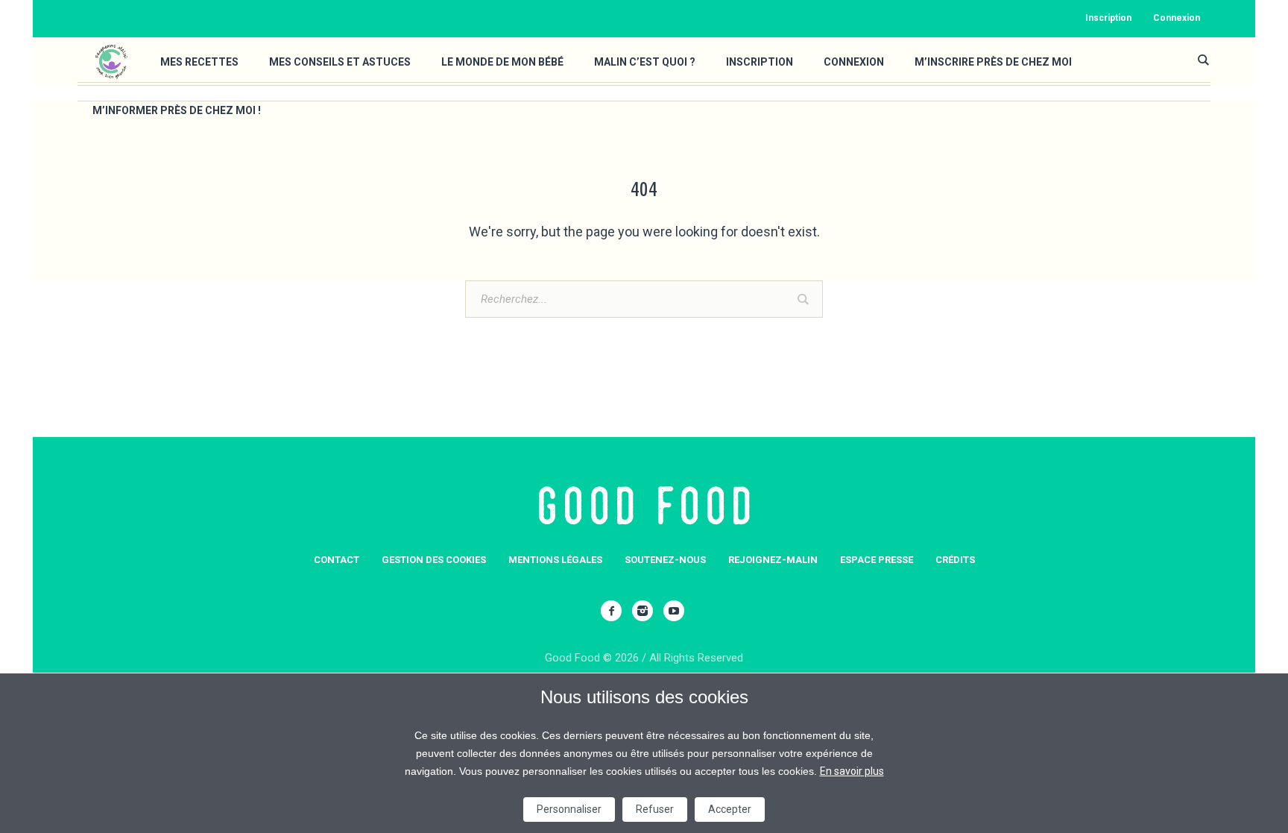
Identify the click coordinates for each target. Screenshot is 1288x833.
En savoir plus (852, 771)
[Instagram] (642, 610)
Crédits (955, 559)
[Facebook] (611, 610)
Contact (336, 559)
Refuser (655, 809)
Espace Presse (876, 559)
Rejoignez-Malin (773, 559)
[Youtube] (673, 610)
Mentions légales (555, 559)
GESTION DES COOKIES (434, 559)
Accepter (729, 809)
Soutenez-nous (665, 559)
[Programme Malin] (644, 505)
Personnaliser (569, 809)
